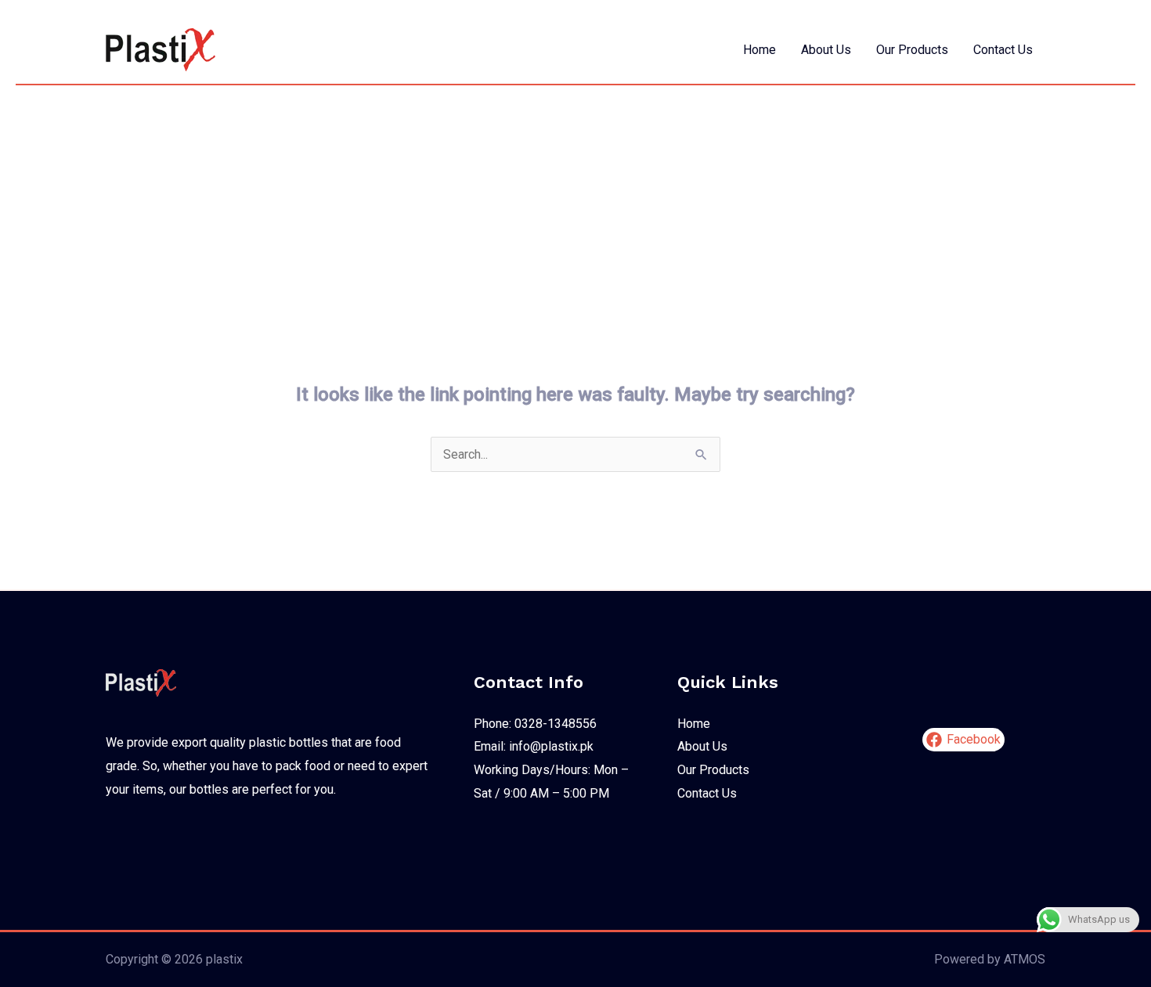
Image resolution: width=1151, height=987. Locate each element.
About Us (826, 49)
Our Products (912, 49)
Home (759, 49)
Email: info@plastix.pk (534, 746)
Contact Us (1003, 49)
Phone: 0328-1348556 (535, 723)
